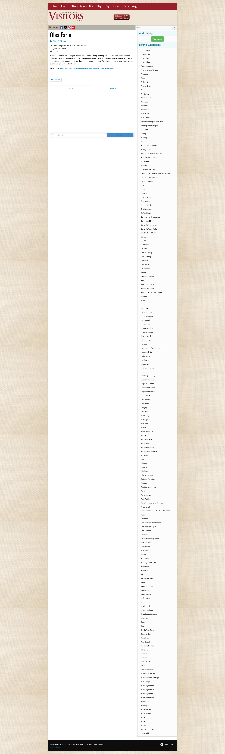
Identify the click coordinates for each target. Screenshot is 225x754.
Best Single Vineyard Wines (151, 153)
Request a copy (130, 6)
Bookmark (56, 80)
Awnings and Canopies (149, 125)
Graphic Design (147, 328)
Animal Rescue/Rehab (149, 70)
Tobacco (144, 654)
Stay (99, 6)
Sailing (143, 574)
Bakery (143, 133)
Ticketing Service (147, 646)
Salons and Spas (147, 578)
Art (142, 90)
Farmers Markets (147, 276)
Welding (144, 705)
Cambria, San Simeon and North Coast (156, 173)
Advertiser (145, 58)
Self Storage (145, 598)
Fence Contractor (147, 284)
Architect (144, 82)
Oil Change (145, 471)
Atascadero (145, 102)
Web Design (145, 681)
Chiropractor (146, 197)
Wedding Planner (147, 685)
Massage (144, 419)
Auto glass (145, 113)
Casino (143, 185)
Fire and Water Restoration (151, 292)
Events (143, 272)
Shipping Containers (149, 614)
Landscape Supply (148, 376)
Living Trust (145, 396)
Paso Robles (145, 499)
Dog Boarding (146, 253)
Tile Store (144, 650)
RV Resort (144, 570)
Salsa (143, 582)
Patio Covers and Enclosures (152, 503)
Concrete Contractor (149, 225)
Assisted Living (146, 98)
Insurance (145, 364)
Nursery (144, 467)
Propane (144, 534)
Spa (142, 626)
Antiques (144, 74)
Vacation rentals (147, 669)
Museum (144, 455)
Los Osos (144, 411)
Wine (82, 6)
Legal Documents (147, 384)
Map (71, 88)
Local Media (145, 399)
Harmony (144, 344)
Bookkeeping (146, 161)
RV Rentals (145, 566)
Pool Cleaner (146, 531)
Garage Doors (146, 312)
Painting (144, 483)
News (63, 6)
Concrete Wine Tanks (149, 229)
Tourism (144, 658)
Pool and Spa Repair (148, 526)
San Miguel (145, 590)
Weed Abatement (147, 697)
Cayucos (144, 193)
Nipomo (144, 463)
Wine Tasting (146, 713)
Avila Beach (145, 118)
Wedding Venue (147, 693)
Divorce (144, 249)
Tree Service (145, 662)
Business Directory (148, 169)
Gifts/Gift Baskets (147, 316)
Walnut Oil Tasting (148, 673)
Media (143, 427)
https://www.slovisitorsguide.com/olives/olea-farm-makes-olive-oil (87, 68)
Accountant (145, 50)
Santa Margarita (147, 594)
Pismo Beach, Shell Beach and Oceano (155, 511)
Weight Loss (145, 701)
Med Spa (144, 423)
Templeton (145, 638)
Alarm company (147, 66)
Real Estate (145, 550)
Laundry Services (147, 380)
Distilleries (145, 245)
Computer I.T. (146, 221)
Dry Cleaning (146, 256)
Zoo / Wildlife (146, 733)
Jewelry (143, 372)
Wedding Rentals (147, 689)
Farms (143, 280)
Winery (143, 721)
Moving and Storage (149, 451)
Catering (144, 189)
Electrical (144, 260)
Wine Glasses (146, 709)
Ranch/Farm (145, 546)
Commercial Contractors (150, 217)
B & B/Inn (144, 129)
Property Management (150, 538)
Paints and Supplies (148, 487)
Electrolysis (145, 264)
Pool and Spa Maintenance (151, 523)
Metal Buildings (147, 431)
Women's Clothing (148, 729)
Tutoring (144, 666)
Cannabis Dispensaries (149, 177)
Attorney (144, 106)
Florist (143, 300)
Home (55, 6)
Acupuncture (146, 54)
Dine (91, 6)
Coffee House (146, 213)
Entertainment (146, 268)
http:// (55, 51)
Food (143, 304)
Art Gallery (145, 94)
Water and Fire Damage (150, 677)
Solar (143, 622)
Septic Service (146, 606)
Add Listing (157, 39)
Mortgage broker (147, 447)
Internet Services (147, 368)
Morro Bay (145, 443)
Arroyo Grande (146, 86)
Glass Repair (145, 320)
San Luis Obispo (147, 586)
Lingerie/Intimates (148, 391)
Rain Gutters (146, 542)
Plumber (144, 519)
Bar (142, 141)
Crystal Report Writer (149, 233)
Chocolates (145, 201)
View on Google (55, 747)
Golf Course (145, 324)
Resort (143, 554)
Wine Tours (145, 717)
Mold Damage (146, 439)
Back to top (168, 744)
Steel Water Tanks (148, 630)
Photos (113, 88)
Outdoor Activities (148, 479)
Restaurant (145, 558)
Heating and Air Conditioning (152, 348)
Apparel (144, 78)
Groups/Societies (147, 332)
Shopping (144, 618)
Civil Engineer (146, 209)
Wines (143, 725)
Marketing (145, 415)
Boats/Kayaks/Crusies (149, 157)
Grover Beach (146, 336)
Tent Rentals (145, 642)
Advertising (145, 62)
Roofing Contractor (148, 562)
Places (116, 6)
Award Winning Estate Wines (152, 121)
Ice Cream (145, 360)
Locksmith (145, 403)
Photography (146, 507)
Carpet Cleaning (147, 181)
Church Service (146, 205)
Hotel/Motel (145, 356)
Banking (144, 137)
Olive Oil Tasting (59, 41)
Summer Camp (146, 634)
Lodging (144, 407)
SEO (142, 602)
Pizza (143, 515)
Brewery (144, 165)
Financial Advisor (147, 288)
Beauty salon (146, 149)
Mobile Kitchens (147, 435)
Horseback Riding (148, 352)
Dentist (143, 237)
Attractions (145, 110)
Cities (73, 6)
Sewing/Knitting (147, 610)
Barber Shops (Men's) (149, 145)
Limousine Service (148, 388)
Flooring (144, 296)
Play (107, 6)
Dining (143, 241)
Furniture (144, 308)
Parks (143, 491)
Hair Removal (146, 340)
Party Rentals (146, 495)
